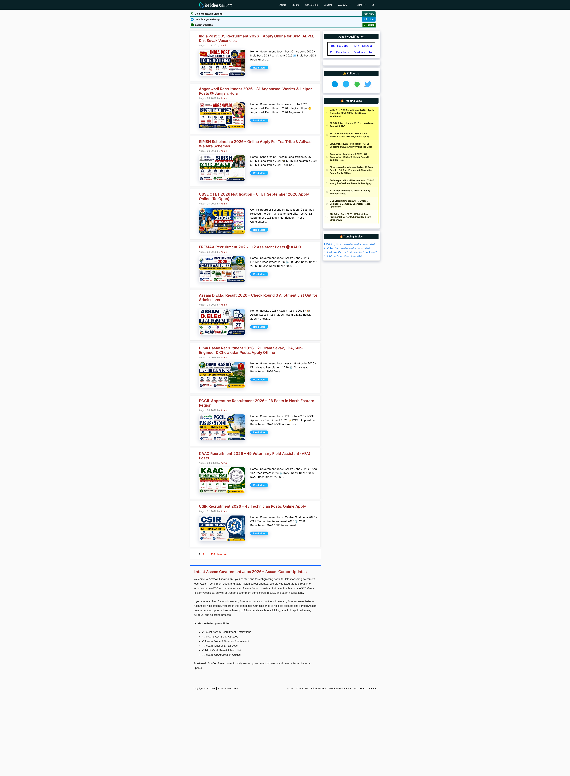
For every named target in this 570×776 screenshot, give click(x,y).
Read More (259, 67)
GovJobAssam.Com (227, 688)
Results (295, 4)
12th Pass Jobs (339, 52)
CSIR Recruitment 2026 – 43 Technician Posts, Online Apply (252, 506)
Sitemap (372, 688)
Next (222, 554)
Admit (283, 4)
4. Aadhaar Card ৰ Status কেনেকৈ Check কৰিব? (350, 252)
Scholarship (311, 4)
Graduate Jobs (363, 52)
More (359, 4)
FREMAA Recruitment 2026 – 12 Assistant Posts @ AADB (250, 247)
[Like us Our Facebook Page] (335, 87)
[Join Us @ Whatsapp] (357, 87)
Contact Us (302, 688)
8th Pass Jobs (339, 45)
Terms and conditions (340, 688)
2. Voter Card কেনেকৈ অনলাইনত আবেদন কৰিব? (347, 248)
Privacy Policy (318, 688)
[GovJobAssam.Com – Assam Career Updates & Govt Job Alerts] (215, 5)
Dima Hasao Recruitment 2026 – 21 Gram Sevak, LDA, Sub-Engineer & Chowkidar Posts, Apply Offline (251, 350)
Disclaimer (359, 688)
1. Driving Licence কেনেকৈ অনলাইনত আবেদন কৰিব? (349, 244)
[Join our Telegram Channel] (346, 87)
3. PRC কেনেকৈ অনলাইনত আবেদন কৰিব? (343, 256)
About (290, 688)
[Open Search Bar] (373, 5)
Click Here (369, 24)
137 (213, 554)
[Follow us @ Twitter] (368, 87)
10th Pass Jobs (363, 45)
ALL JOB (342, 4)
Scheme (328, 4)
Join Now (368, 13)
